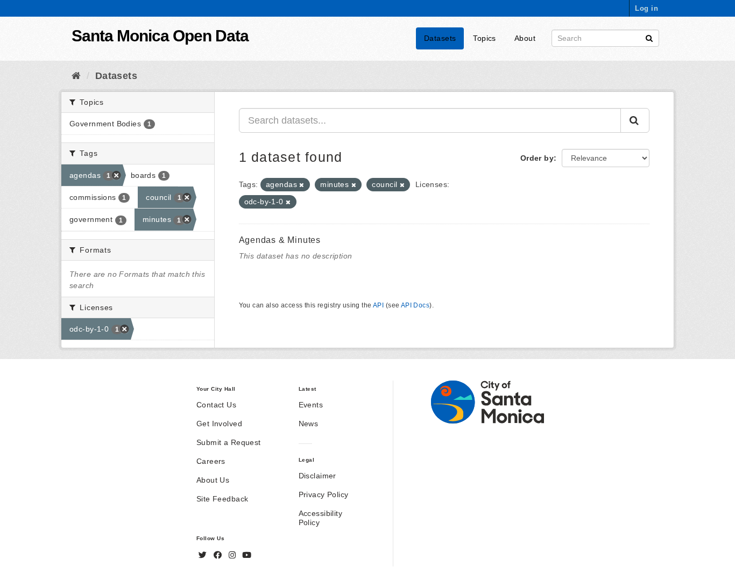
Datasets (440, 38)
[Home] (76, 75)
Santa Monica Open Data (160, 36)
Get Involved (219, 423)
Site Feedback (222, 498)
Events (311, 404)
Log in (646, 8)
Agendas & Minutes (280, 240)
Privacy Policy (324, 494)
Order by (537, 158)
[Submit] (649, 37)
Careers (210, 461)
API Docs (415, 305)
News (309, 423)
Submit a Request (228, 442)
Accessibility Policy (320, 518)
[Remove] (301, 185)
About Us (212, 480)
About (524, 38)
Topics (484, 38)
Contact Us (216, 404)
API (378, 305)
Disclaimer (317, 475)
